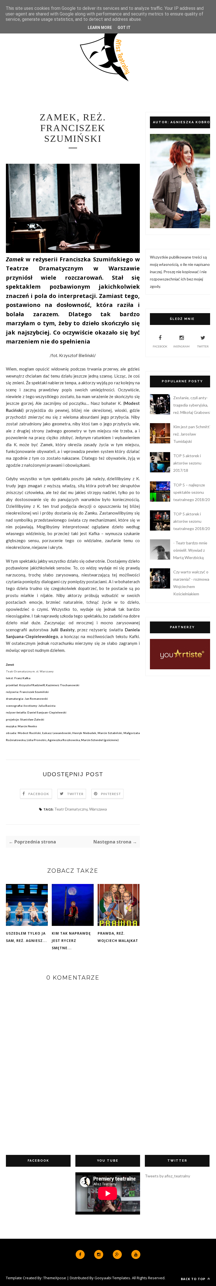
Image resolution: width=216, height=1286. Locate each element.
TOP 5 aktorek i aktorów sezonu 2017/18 (187, 463)
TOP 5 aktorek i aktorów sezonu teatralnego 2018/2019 (193, 521)
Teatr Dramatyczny (70, 809)
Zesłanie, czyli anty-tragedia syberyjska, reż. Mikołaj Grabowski (193, 405)
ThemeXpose (54, 1277)
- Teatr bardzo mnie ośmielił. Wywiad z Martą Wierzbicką (190, 550)
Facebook (39, 794)
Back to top (193, 1279)
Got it (124, 27)
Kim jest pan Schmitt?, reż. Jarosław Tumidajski (192, 434)
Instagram (181, 346)
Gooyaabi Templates (112, 1277)
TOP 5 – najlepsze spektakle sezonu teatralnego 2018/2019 (193, 492)
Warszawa (98, 809)
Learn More (100, 27)
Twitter (75, 794)
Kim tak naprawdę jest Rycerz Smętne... (71, 940)
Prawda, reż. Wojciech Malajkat (118, 937)
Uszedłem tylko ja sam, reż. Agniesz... (26, 937)
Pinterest (111, 794)
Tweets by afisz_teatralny (167, 1175)
